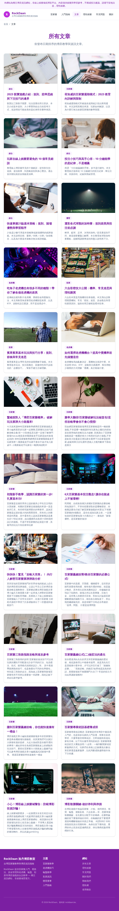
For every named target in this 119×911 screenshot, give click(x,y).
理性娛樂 (87, 14)
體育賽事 (47, 880)
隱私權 (85, 885)
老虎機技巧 (48, 867)
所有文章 (86, 863)
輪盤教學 (47, 872)
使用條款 (86, 889)
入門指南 (65, 14)
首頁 (6, 24)
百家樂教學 (48, 863)
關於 (111, 14)
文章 (76, 14)
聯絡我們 (86, 880)
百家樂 (54, 14)
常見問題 (100, 14)
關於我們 (86, 876)
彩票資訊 (47, 876)
